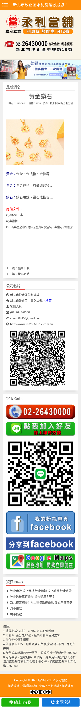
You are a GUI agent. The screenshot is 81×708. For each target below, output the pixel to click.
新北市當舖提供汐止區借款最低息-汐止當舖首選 (41, 602)
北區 (42, 686)
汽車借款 (16, 608)
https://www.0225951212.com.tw (31, 324)
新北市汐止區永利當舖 (61, 103)
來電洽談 (63, 702)
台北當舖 (53, 686)
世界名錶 (23, 274)
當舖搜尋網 (29, 686)
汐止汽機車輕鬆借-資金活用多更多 (32, 596)
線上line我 (22, 702)
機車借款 (23, 268)
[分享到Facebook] (40, 545)
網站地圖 (67, 686)
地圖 (48, 300)
